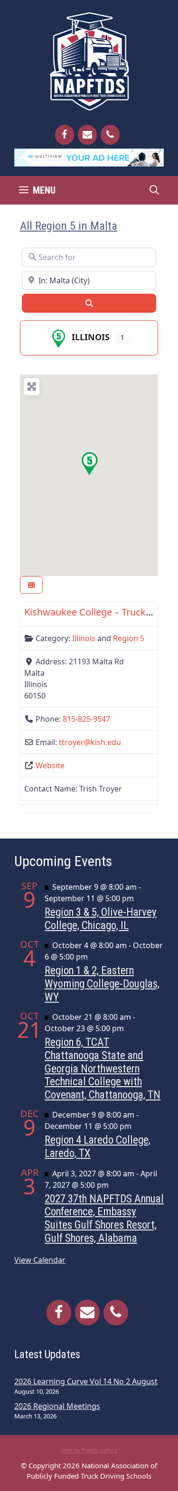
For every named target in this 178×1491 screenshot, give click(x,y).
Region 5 (128, 638)
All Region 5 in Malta (68, 226)
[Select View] (31, 585)
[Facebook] (64, 135)
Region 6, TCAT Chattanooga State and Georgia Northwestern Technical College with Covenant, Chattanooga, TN (102, 1068)
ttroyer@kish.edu (90, 742)
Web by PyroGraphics (89, 1450)
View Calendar (40, 1260)
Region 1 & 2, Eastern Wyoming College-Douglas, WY (102, 983)
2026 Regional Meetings (57, 1406)
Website (50, 765)
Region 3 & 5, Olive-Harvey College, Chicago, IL (101, 919)
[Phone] (110, 135)
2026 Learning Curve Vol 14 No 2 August (86, 1381)
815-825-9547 (86, 719)
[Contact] (87, 135)
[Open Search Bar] (154, 190)
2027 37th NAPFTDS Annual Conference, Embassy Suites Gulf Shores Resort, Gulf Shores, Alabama (104, 1219)
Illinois (91, 337)
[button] (89, 463)
